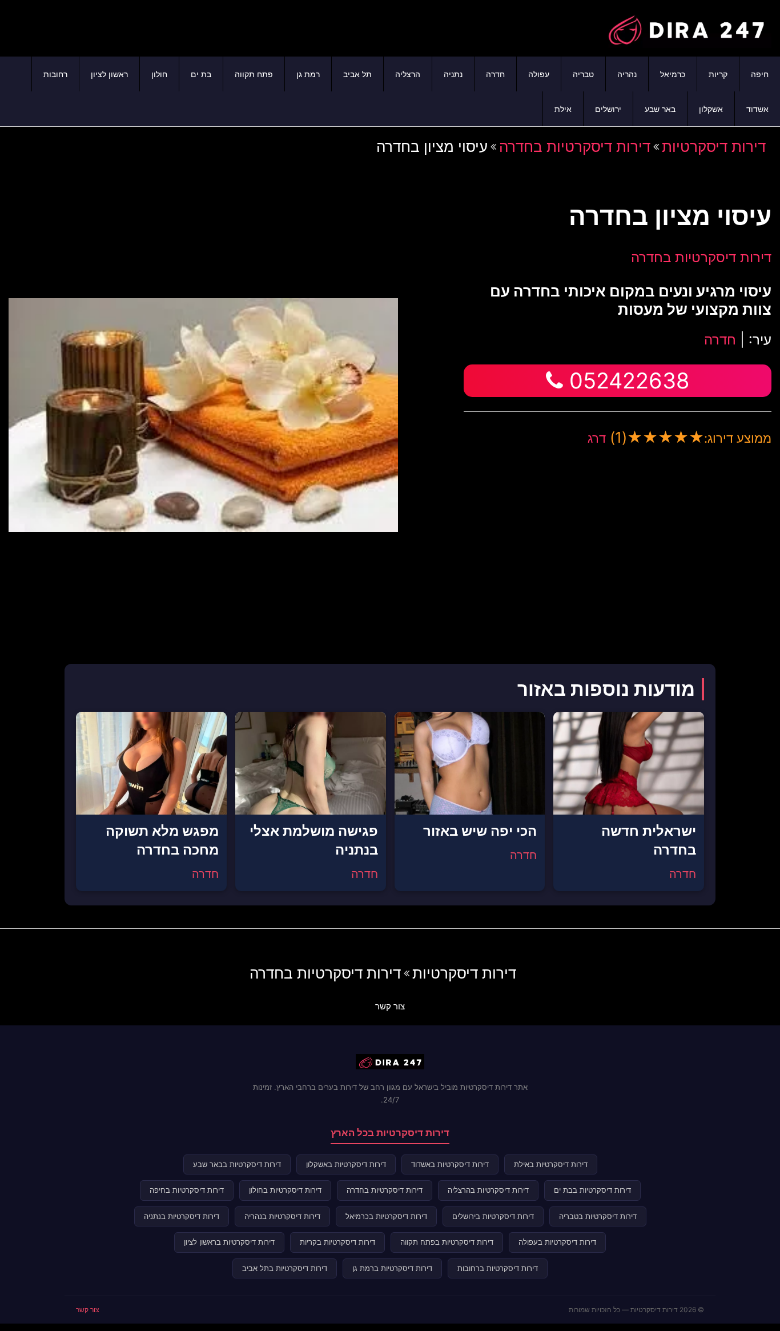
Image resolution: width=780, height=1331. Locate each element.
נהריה (627, 74)
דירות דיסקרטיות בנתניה (181, 1216)
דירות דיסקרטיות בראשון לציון (229, 1241)
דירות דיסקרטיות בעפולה (557, 1241)
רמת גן (308, 74)
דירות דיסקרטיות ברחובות (497, 1268)
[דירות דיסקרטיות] (685, 26)
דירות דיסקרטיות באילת (551, 1164)
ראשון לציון (109, 74)
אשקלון (711, 109)
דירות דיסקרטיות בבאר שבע (237, 1164)
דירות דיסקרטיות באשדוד (450, 1164)
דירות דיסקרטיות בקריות (337, 1241)
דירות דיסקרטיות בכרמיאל (386, 1216)
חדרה (495, 74)
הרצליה (407, 74)
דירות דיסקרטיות (714, 146)
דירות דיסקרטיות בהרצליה (488, 1189)
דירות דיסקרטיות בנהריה (282, 1216)
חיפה (760, 74)
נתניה (453, 74)
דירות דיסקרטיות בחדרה (574, 146)
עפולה (538, 74)
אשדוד (757, 109)
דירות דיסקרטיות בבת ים (592, 1189)
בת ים (201, 74)
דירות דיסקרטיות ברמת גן (392, 1268)
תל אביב (357, 74)
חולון (159, 74)
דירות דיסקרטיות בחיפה (187, 1189)
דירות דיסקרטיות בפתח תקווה (446, 1241)
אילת (563, 109)
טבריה (583, 74)
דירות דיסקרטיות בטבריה (598, 1216)
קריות (718, 74)
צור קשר (390, 1006)
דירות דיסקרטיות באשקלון (346, 1164)
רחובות (55, 74)
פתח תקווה (254, 74)
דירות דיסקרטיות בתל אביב (284, 1268)
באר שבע (660, 109)
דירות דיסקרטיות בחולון (285, 1189)
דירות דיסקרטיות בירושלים (493, 1216)
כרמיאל (672, 74)
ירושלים (608, 109)
